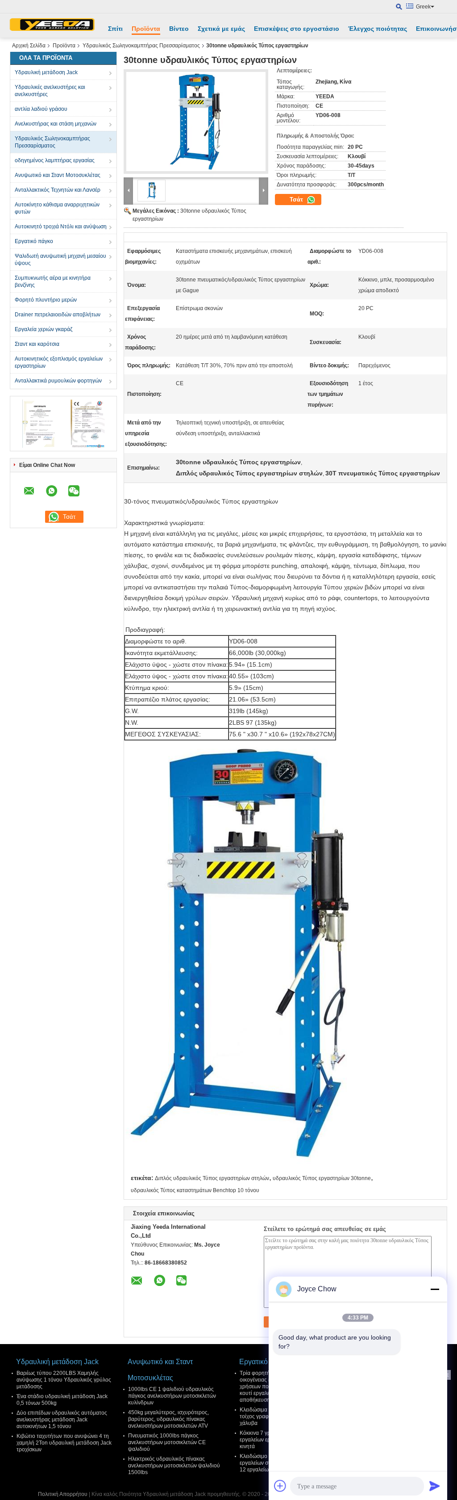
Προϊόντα (146, 28)
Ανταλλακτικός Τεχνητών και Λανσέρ (57, 190)
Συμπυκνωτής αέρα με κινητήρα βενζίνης (53, 281)
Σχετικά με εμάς (221, 28)
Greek (423, 7)
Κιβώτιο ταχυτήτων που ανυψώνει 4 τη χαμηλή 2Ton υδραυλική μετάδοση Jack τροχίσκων (64, 1443)
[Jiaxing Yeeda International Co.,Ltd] (52, 25)
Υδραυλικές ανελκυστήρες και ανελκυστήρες (50, 90)
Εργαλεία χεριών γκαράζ (43, 329)
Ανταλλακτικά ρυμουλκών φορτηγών (58, 381)
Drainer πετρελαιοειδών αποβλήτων (57, 314)
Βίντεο (179, 28)
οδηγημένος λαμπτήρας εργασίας (55, 160)
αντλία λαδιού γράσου (41, 109)
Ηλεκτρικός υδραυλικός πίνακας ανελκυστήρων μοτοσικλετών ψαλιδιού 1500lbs (174, 1465)
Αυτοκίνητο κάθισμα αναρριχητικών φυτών (57, 208)
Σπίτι (115, 28)
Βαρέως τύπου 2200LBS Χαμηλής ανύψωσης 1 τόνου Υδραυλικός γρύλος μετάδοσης (64, 1380)
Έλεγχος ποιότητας (377, 28)
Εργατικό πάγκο (34, 241)
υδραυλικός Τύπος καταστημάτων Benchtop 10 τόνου (195, 1190)
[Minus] (434, 1289)
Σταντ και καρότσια (37, 344)
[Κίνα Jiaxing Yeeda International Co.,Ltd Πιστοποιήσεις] (39, 423)
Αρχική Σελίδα (29, 45)
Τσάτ (297, 199)
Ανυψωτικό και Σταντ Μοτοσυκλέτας (57, 175)
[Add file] (280, 1486)
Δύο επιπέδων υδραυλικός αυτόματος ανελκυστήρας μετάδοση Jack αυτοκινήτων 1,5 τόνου (62, 1419)
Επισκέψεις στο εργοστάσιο (296, 28)
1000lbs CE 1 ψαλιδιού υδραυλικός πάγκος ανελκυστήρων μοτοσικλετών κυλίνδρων (172, 1396)
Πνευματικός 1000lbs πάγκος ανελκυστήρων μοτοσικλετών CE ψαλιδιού (167, 1442)
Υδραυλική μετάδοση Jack (46, 72)
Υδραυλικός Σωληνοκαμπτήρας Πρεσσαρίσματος (141, 45)
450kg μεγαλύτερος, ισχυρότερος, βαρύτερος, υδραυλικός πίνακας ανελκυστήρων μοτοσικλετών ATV (168, 1419)
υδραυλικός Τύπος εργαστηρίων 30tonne (322, 1178)
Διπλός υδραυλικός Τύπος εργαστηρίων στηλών (212, 1178)
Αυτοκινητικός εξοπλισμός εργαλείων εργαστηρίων (59, 362)
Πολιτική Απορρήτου (62, 1494)
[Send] (435, 1486)
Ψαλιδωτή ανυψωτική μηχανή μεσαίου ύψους (60, 259)
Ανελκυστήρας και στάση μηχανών (55, 124)
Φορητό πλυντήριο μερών (46, 300)
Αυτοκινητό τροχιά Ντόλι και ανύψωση (61, 226)
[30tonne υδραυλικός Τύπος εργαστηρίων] (196, 121)
